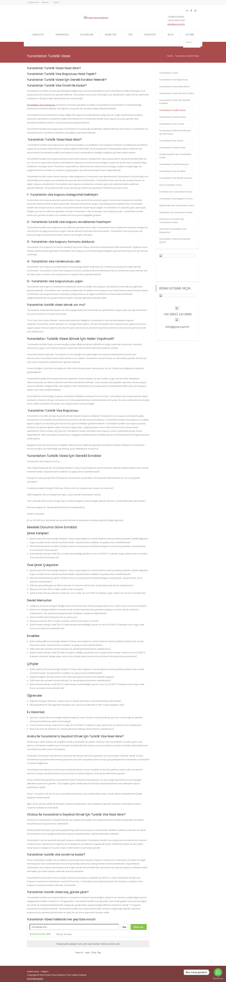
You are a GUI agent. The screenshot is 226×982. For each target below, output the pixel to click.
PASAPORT (150, 34)
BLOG (171, 34)
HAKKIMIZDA (62, 34)
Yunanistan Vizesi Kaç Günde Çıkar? (174, 240)
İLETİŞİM (190, 34)
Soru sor (138, 927)
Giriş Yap (96, 952)
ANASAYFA (38, 34)
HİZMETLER (110, 34)
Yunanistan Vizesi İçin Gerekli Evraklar (174, 102)
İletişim (45, 971)
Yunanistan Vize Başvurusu (173, 79)
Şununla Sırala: (40, 934)
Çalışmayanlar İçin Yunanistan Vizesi (175, 156)
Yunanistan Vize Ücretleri (172, 171)
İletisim (45, 2)
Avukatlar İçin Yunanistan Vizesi (176, 212)
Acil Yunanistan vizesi (170, 185)
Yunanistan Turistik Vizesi (172, 110)
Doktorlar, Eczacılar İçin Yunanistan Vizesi (171, 220)
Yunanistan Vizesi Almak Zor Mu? (176, 93)
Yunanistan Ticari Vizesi (171, 123)
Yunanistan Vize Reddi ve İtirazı (175, 178)
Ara (124, 927)
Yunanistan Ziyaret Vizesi (172, 117)
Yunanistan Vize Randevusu (174, 164)
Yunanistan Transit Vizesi (172, 147)
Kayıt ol (79, 952)
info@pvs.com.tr (176, 24)
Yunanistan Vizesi (168, 72)
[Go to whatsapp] (218, 972)
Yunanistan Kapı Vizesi (171, 140)
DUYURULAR (86, 34)
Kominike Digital (35, 978)
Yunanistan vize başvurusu (41, 104)
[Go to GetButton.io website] (218, 979)
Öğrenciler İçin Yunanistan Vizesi (176, 205)
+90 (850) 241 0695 (177, 314)
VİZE (130, 34)
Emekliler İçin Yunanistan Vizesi (175, 191)
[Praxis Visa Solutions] (96, 17)
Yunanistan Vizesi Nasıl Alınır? (174, 86)
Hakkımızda (33, 2)
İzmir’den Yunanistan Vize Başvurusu (173, 230)
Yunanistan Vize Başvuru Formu (176, 198)
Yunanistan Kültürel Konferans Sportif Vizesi (175, 132)
